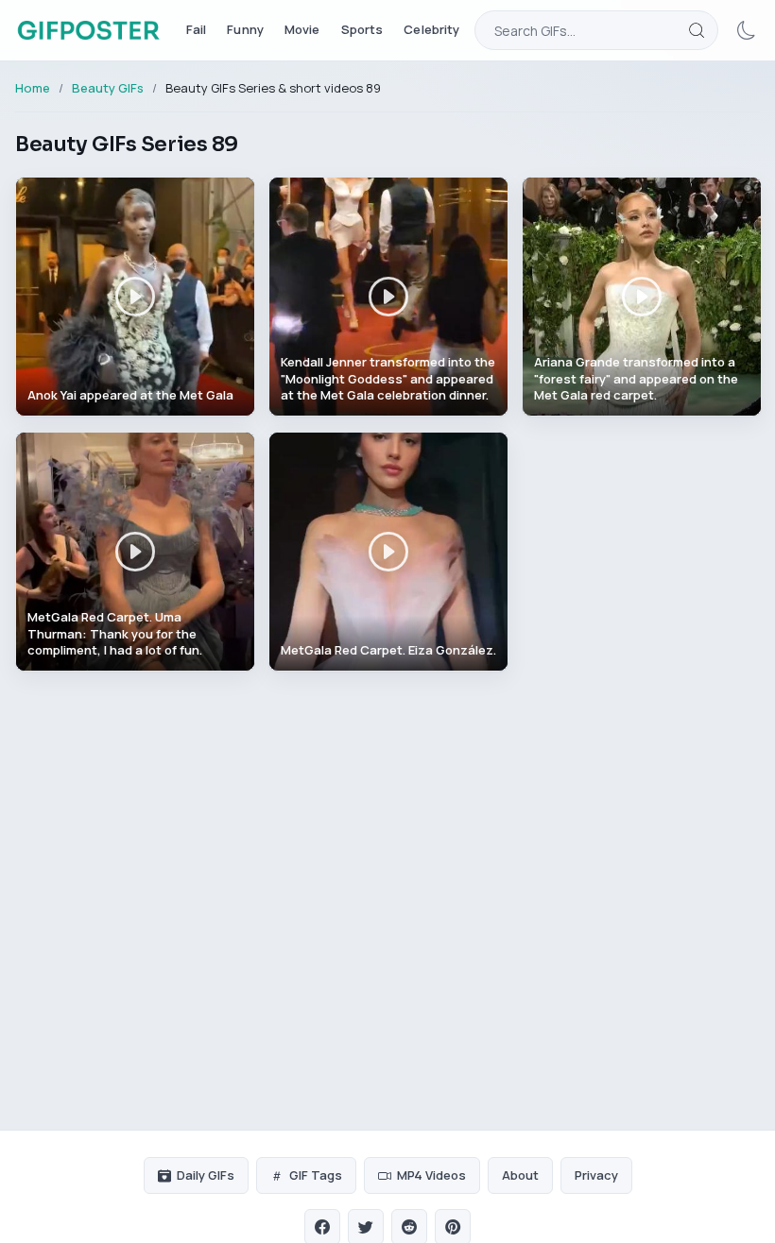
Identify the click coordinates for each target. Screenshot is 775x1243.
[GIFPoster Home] (88, 30)
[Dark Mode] (747, 30)
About (520, 1174)
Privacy (596, 1174)
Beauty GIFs (108, 87)
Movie (302, 29)
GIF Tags (315, 1174)
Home (32, 87)
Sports (362, 29)
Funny (245, 29)
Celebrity (431, 29)
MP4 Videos (431, 1174)
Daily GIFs (205, 1174)
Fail (196, 29)
